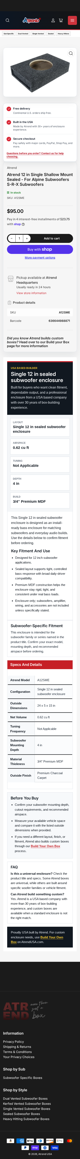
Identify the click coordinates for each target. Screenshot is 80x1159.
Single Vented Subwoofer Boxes (26, 1109)
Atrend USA (45, 1154)
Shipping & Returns (17, 1047)
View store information (31, 293)
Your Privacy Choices (18, 1057)
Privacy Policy (13, 1042)
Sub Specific (9, 34)
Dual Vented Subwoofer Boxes (25, 1098)
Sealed (51, 34)
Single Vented (38, 34)
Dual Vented (23, 34)
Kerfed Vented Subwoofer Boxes (27, 1104)
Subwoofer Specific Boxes (22, 1078)
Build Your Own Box (45, 846)
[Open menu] (72, 20)
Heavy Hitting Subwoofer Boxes (26, 1119)
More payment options (40, 257)
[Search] (7, 20)
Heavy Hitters (63, 34)
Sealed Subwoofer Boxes (21, 1114)
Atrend (12, 168)
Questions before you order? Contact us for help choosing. (35, 155)
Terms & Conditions (17, 1052)
